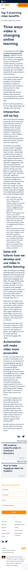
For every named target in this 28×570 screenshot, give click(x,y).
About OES (4, 521)
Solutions (4, 527)
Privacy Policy (18, 521)
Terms (3, 536)
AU (4, 1)
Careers (4, 530)
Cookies (17, 527)
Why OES (4, 524)
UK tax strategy (19, 530)
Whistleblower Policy (20, 524)
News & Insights (6, 533)
